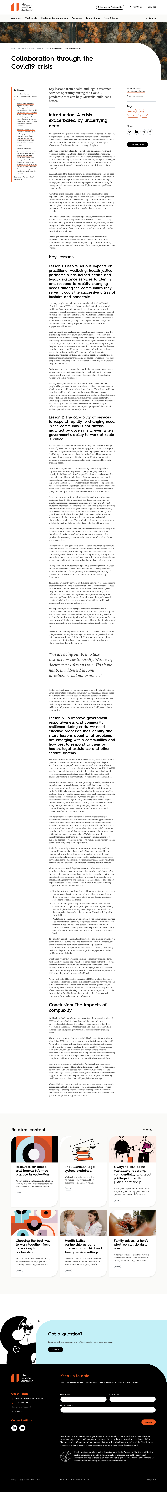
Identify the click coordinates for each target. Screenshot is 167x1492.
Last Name (114, 1395)
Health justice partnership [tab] (54, 18)
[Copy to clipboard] (150, 132)
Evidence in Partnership (110, 7)
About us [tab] (16, 18)
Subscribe (148, 1422)
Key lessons (18, 100)
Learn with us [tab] (93, 18)
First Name (65, 1395)
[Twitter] (129, 132)
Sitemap (38, 1480)
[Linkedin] (136, 132)
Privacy (13, 1480)
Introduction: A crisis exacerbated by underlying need (25, 95)
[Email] (143, 132)
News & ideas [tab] (111, 18)
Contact (152, 7)
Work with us (136, 7)
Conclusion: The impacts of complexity (24, 178)
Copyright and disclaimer (26, 1480)
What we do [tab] (31, 18)
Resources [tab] (77, 18)
